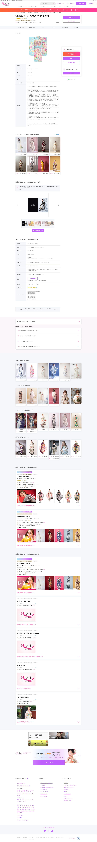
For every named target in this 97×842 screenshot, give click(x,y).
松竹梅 (32, 807)
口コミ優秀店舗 (44, 794)
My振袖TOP (19, 837)
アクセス (76, 27)
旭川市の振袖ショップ (38, 12)
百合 (23, 807)
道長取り (23, 811)
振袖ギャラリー (55, 12)
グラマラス (19, 801)
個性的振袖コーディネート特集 (47, 787)
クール (31, 799)
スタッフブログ (31, 837)
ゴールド (19, 793)
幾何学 (30, 811)
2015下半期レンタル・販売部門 (34, 291)
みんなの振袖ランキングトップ (23, 785)
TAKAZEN (66, 783)
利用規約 (52, 837)
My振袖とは (25, 837)
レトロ (24, 801)
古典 (18, 799)
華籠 (23, 809)
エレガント (30, 75)
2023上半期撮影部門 (32, 297)
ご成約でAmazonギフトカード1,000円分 (24, 472)
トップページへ (94, 0)
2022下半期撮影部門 (32, 296)
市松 (33, 811)
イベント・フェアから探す (63, 6)
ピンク (31, 72)
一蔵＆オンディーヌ (68, 798)
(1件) (28, 520)
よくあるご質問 (71, 3)
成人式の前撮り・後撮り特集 (47, 783)
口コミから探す (42, 6)
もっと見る (56, 134)
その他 (18, 795)
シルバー (24, 793)
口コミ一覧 (19, 817)
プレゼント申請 (61, 3)
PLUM (65, 796)
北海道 (29, 254)
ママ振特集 (43, 785)
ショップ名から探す (51, 6)
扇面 (18, 809)
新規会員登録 (81, 3)
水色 (28, 72)
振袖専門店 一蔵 (67, 800)
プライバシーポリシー (60, 837)
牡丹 (28, 79)
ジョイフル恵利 (67, 794)
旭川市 (32, 254)
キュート (27, 799)
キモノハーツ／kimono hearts (70, 785)
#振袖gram (66, 789)
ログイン (92, 3)
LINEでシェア (72, 79)
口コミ (54, 27)
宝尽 (29, 809)
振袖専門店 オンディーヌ (69, 787)
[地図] (52, 258)
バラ (18, 807)
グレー (28, 793)
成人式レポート (44, 789)
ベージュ (23, 790)
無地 (18, 805)
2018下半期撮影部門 (32, 293)
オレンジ (31, 790)
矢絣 (27, 811)
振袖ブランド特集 (44, 791)
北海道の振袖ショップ (30, 12)
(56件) (25, 480)
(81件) (25, 18)
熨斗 (26, 809)
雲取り (18, 811)
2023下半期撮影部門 (32, 298)
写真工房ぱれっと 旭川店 (47, 12)
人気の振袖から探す (32, 6)
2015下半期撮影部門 (32, 292)
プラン (43, 27)
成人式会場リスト (46, 837)
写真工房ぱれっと (31, 250)
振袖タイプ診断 (44, 796)
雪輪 (34, 809)
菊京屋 (65, 791)
